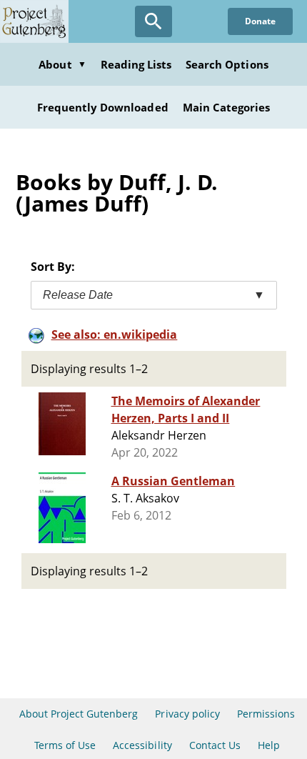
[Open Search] (153, 21)
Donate (260, 21)
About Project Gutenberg (79, 713)
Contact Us (215, 745)
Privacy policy (187, 713)
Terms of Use (65, 745)
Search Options (227, 64)
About (62, 64)
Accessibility (142, 745)
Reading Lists (136, 64)
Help (269, 745)
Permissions (266, 713)
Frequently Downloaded (102, 107)
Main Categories (227, 107)
